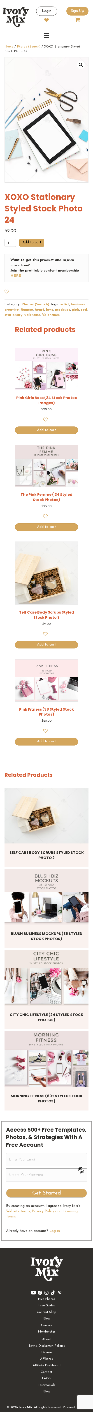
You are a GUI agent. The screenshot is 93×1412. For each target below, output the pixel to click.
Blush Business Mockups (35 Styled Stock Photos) (46, 936)
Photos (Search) (28, 46)
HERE (15, 276)
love (49, 310)
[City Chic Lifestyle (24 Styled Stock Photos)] (46, 978)
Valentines (51, 315)
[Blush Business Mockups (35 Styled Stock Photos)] (46, 897)
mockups (62, 310)
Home (9, 46)
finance (27, 310)
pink (75, 310)
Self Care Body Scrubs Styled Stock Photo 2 (46, 855)
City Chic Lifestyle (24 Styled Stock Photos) (46, 1017)
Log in (54, 1231)
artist (64, 304)
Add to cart (31, 242)
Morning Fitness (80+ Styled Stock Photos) (46, 1098)
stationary (14, 315)
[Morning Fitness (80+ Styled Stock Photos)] (46, 1059)
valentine (32, 315)
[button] (81, 65)
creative (12, 310)
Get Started (46, 1193)
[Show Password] (82, 1173)
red (84, 310)
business (78, 304)
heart (39, 310)
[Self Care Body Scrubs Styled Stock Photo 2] (46, 815)
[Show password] (82, 1168)
